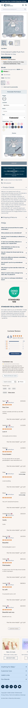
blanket (5, 392)
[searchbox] (8, 382)
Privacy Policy (5, 695)
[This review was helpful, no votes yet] (21, 419)
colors (13, 388)
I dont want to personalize (10, 87)
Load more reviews (14, 628)
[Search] (25, 9)
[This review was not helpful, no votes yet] (23, 419)
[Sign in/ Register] (23, 5)
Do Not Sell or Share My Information (10, 698)
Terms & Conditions (14, 695)
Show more (11, 392)
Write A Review (15, 353)
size (9, 388)
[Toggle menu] (2, 5)
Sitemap (23, 695)
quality (4, 388)
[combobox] (14, 9)
